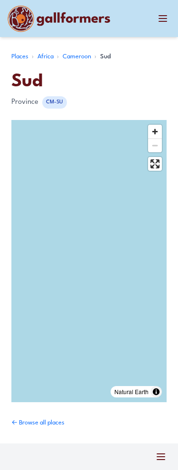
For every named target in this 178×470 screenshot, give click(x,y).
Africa (46, 57)
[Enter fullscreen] (155, 164)
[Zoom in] (155, 131)
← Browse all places (38, 423)
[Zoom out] (155, 145)
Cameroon (78, 57)
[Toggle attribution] (156, 391)
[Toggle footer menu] (160, 456)
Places (20, 57)
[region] (89, 261)
